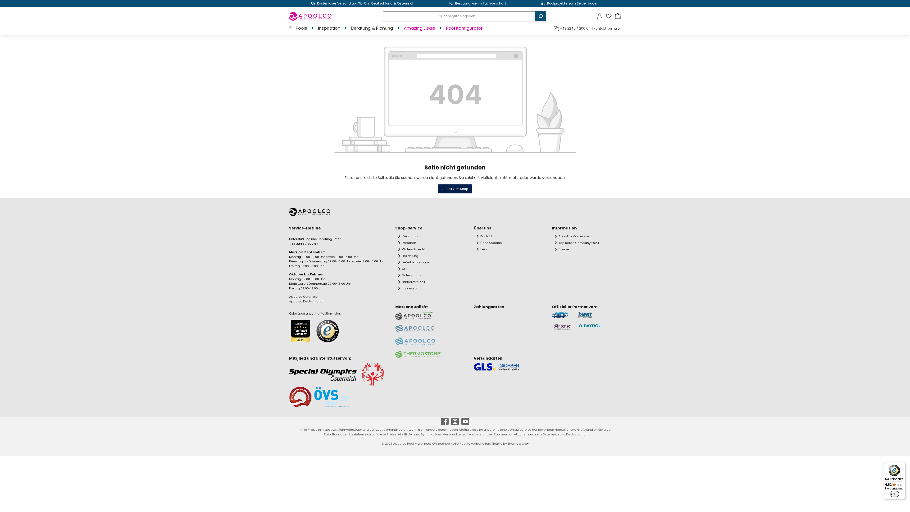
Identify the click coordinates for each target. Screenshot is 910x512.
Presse (564, 249)
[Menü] (902, 465)
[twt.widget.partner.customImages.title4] (599, 326)
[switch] (894, 494)
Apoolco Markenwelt (575, 236)
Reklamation (411, 236)
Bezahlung (410, 256)
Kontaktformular (607, 28)
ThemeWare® (518, 443)
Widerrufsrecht (413, 249)
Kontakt (486, 236)
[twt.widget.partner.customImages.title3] (562, 326)
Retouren (409, 243)
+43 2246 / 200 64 (575, 28)
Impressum (410, 288)
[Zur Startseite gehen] (310, 16)
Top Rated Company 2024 (579, 243)
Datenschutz (411, 275)
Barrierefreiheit (413, 282)
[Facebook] (445, 421)
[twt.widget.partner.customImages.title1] (562, 315)
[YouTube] (465, 421)
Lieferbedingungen (416, 262)
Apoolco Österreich (304, 296)
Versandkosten (395, 429)
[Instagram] (455, 421)
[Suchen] (540, 16)
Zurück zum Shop (455, 189)
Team (484, 249)
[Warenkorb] (618, 16)
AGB (405, 269)
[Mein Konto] (601, 16)
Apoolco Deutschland (306, 301)
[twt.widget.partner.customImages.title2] (599, 315)
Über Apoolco (491, 243)
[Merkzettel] (610, 16)
